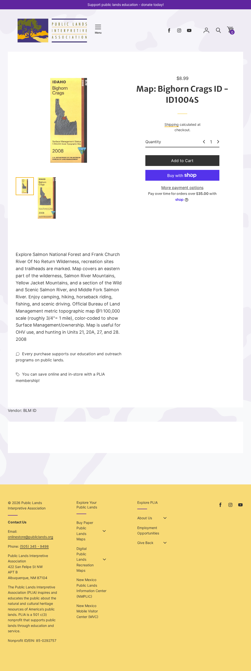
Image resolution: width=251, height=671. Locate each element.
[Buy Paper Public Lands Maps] (104, 531)
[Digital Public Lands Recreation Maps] (104, 559)
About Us (144, 518)
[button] (230, 31)
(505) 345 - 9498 (34, 546)
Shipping (171, 124)
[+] (218, 142)
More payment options (182, 187)
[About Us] (165, 518)
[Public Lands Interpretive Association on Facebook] (169, 30)
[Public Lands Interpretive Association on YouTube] (189, 30)
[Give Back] (165, 543)
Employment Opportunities (148, 530)
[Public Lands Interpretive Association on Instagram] (179, 30)
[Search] (218, 30)
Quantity (153, 141)
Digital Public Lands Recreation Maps (85, 559)
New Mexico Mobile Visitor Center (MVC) (87, 611)
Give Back (145, 543)
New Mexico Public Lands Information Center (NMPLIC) (91, 588)
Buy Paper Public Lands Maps (84, 530)
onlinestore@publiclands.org (30, 537)
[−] (204, 142)
